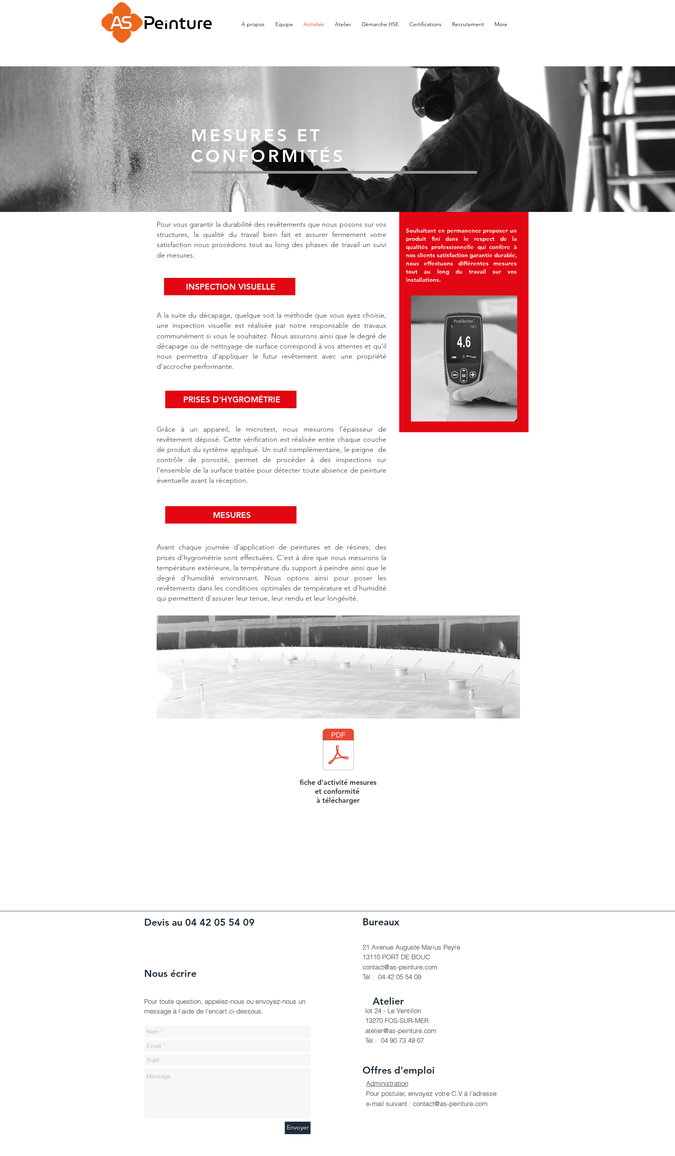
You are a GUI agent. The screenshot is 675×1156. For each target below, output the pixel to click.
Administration (387, 1083)
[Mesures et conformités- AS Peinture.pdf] (338, 750)
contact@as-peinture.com (399, 967)
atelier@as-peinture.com (400, 1030)
